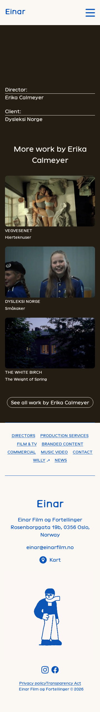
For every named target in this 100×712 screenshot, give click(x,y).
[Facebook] (55, 670)
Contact (82, 452)
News (61, 460)
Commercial (22, 452)
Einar (15, 11)
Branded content (62, 443)
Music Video (54, 452)
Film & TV (27, 443)
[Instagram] (45, 670)
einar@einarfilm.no (50, 547)
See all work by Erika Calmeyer (50, 402)
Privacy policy (32, 683)
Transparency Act (63, 683)
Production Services (64, 435)
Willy (39, 460)
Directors (23, 435)
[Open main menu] (90, 13)
